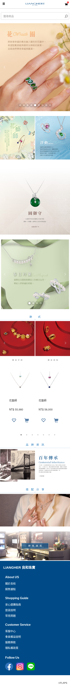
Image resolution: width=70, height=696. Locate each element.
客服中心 (10, 631)
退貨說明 (10, 610)
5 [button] (43, 435)
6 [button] (49, 435)
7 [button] (55, 435)
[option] (35, 398)
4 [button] (38, 435)
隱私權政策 (11, 647)
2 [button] (27, 435)
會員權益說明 (13, 636)
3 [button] (32, 435)
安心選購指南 (13, 604)
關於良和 (10, 583)
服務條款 (10, 642)
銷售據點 (10, 589)
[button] (5, 274)
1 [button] (21, 435)
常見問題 (10, 615)
